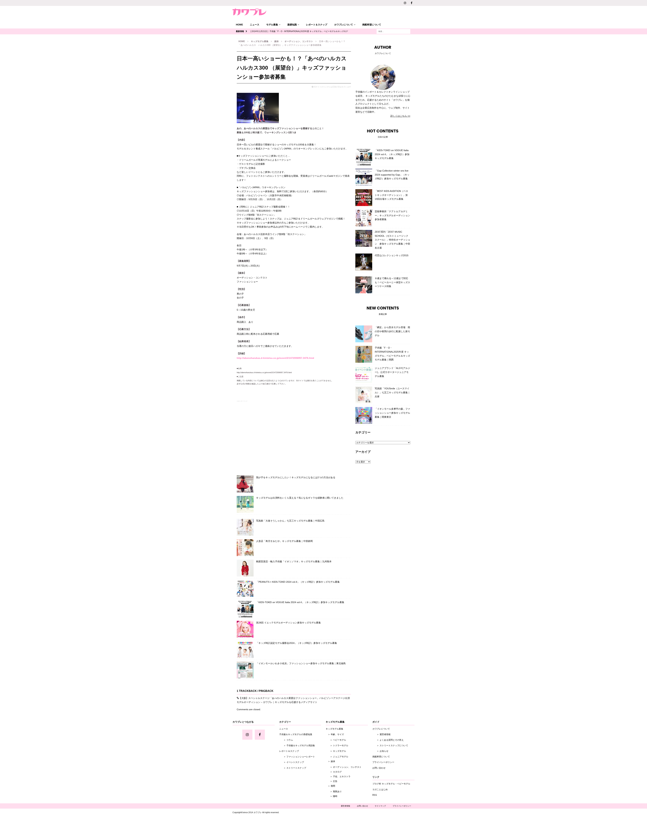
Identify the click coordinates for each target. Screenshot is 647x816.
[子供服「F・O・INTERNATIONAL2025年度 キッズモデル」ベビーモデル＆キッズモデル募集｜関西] (363, 354)
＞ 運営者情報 (381, 734)
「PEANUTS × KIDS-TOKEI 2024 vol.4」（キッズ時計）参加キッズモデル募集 (298, 581)
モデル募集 (272, 24)
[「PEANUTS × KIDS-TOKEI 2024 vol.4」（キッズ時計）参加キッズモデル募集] (245, 588)
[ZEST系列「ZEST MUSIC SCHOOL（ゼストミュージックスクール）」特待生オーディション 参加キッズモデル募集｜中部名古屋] (363, 238)
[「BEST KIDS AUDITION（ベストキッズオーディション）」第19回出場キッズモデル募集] (363, 197)
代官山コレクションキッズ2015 (391, 255)
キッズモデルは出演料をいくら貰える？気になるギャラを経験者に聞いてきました (299, 497)
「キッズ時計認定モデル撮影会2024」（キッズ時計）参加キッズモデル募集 (296, 643)
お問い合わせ (379, 768)
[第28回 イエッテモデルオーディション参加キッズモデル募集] (245, 629)
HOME (239, 24)
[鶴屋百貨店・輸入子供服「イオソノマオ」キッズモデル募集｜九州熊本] (245, 568)
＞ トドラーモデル (337, 745)
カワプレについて (343, 24)
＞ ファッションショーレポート (297, 756)
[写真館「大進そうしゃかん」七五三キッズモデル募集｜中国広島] (245, 527)
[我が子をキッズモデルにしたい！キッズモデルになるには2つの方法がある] (245, 484)
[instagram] (405, 3)
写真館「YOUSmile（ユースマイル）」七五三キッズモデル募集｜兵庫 (392, 392)
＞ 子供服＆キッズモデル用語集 (297, 745)
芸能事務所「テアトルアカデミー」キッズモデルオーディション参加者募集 (392, 215)
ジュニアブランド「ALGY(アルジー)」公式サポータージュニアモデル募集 (392, 372)
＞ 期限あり (334, 791)
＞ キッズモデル (336, 751)
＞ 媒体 (330, 761)
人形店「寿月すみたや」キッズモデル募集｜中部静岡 (284, 541)
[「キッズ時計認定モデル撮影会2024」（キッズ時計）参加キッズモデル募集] (245, 649)
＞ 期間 (330, 786)
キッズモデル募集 (259, 41)
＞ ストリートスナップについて (390, 745)
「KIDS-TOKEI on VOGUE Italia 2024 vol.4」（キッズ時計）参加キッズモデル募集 (300, 602)
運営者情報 (345, 806)
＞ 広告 (331, 781)
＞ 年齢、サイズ (335, 734)
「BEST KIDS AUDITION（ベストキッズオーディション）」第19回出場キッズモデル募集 (391, 195)
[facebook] (411, 3)
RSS (374, 795)
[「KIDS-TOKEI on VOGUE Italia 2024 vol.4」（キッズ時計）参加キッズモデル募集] (245, 608)
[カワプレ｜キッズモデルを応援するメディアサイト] (249, 11)
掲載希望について (371, 24)
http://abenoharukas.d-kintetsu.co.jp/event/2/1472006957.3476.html (275, 358)
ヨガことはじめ (380, 789)
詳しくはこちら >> (400, 116)
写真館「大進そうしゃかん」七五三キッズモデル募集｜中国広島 (290, 520)
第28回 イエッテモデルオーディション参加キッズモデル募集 (288, 622)
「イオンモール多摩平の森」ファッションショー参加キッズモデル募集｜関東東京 (392, 412)
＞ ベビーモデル (336, 740)
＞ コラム (286, 740)
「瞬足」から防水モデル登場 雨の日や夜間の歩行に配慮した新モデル (392, 331)
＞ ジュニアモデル (337, 756)
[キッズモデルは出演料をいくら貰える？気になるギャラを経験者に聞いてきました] (245, 504)
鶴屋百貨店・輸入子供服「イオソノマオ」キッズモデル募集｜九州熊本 (294, 561)
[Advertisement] (294, 437)
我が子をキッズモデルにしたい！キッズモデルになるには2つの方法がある (295, 477)
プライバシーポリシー (383, 762)
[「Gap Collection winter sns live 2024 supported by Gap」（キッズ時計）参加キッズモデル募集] (363, 177)
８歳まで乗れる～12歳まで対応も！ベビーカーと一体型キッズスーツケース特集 (392, 282)
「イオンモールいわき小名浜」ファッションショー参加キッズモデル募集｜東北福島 (301, 663)
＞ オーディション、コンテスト (343, 767)
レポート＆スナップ (316, 24)
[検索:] (393, 31)
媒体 (276, 41)
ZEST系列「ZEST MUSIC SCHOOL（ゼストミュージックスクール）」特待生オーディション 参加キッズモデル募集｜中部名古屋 (392, 239)
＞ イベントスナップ (291, 762)
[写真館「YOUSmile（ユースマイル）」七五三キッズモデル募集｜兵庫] (363, 395)
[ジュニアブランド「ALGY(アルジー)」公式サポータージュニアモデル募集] (363, 374)
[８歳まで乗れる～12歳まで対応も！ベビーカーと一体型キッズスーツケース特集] (363, 284)
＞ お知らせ (380, 751)
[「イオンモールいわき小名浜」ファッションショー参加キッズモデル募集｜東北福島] (245, 670)
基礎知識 (292, 24)
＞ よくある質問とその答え (388, 740)
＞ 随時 (331, 796)
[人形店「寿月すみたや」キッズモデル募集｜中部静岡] (245, 547)
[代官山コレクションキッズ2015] (363, 262)
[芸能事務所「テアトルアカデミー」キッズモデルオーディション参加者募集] (363, 218)
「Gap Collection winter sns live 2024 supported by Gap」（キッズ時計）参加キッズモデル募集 (392, 174)
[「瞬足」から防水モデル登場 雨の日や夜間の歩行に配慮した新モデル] (363, 333)
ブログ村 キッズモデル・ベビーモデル (391, 783)
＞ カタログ (334, 772)
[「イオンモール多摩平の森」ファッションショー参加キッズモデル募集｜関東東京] (363, 415)
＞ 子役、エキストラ (338, 776)
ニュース (254, 24)
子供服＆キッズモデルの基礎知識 (295, 734)
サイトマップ (380, 806)
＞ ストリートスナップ (292, 768)
